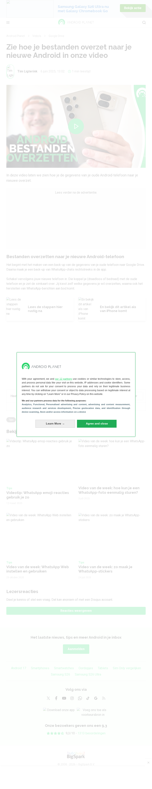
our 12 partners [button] (63, 379)
